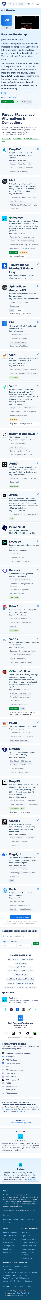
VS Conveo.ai (10, 1076)
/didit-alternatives (8, 320)
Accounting (7, 1275)
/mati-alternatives (8, 178)
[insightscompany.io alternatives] (4, 434)
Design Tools (8, 1269)
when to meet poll (20, 1295)
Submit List (7, 1249)
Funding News (8, 1246)
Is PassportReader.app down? (20, 1122)
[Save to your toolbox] (6, 27)
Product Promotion (10, 1219)
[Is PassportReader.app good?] (16, 101)
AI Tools (15, 959)
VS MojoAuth (10, 1090)
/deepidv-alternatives (10, 147)
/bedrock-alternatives (10, 568)
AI (9, 959)
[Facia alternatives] (4, 890)
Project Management (22, 1278)
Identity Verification (20, 975)
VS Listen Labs (11, 1060)
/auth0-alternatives (9, 461)
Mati (13, 73)
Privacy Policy (18, 1287)
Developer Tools (27, 959)
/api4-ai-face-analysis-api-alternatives (17, 284)
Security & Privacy (25, 983)
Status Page (26, 102)
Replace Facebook (28, 1236)
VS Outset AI (10, 1066)
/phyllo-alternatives (9, 720)
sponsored (31, 1179)
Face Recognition (20, 963)
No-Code (9, 1267)
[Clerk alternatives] (4, 355)
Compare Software (10, 1236)
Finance (20, 1281)
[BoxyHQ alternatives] (4, 782)
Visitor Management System (14, 987)
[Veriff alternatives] (4, 387)
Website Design (31, 987)
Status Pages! (8, 1242)
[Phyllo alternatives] (4, 723)
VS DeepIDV (10, 1057)
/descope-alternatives (10, 539)
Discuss (31, 1219)
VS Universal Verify (12, 1063)
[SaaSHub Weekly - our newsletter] (29, 3)
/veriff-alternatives (9, 384)
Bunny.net (21, 1291)
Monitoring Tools (9, 1281)
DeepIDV (5, 73)
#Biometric (17, 138)
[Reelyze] (4, 218)
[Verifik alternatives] (4, 640)
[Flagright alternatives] (4, 855)
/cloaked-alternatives (10, 818)
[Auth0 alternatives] (4, 464)
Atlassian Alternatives (29, 1242)
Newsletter (7, 1252)
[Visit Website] (38, 149)
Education (29, 1281)
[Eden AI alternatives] (4, 607)
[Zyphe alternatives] (4, 495)
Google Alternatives (28, 1239)
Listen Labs (29, 85)
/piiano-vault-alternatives (11, 525)
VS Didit (8, 1083)
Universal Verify (9, 88)
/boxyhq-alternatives (10, 779)
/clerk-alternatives (9, 352)
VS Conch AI (10, 1073)
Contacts (23, 1219)
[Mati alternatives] (4, 181)
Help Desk (12, 1272)
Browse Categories (10, 1232)
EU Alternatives (27, 1258)
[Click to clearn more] (20, 1171)
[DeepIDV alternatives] (4, 150)
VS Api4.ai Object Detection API (17, 1053)
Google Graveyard (28, 1249)
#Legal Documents (31, 138)
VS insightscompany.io (14, 1070)
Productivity (22, 1272)
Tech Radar (25, 1232)
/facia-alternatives (9, 887)
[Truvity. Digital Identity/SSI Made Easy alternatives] (4, 266)
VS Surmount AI (11, 1093)
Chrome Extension (10, 1239)
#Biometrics (6, 138)
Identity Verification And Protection (20, 979)
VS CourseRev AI (12, 1080)
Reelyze (19, 1140)
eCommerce (18, 1275)
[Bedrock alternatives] (4, 571)
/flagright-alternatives (10, 852)
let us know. (21, 1111)
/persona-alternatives (10, 431)
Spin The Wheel (23, 1293)
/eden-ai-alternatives (10, 604)
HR (26, 1275)
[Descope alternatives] (4, 542)
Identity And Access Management (20, 971)
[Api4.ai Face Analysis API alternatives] (4, 287)
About (5, 1222)
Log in (4, 941)
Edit (5, 93)
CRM (4, 1272)
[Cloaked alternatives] (4, 821)
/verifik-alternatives (9, 637)
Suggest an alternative (20, 917)
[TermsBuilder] (4, 672)
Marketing (11, 983)
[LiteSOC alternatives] (4, 750)
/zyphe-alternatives (9, 492)
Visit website (7, 102)
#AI (3, 142)
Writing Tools (8, 1278)
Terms (29, 1287)
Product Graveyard (28, 1246)
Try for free (13, 252)
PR (7, 20)
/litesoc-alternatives (9, 747)
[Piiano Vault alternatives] (4, 528)
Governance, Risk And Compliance (20, 967)
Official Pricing (14, 97)
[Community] (33, 3)
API (10, 1222)
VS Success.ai (11, 1086)
